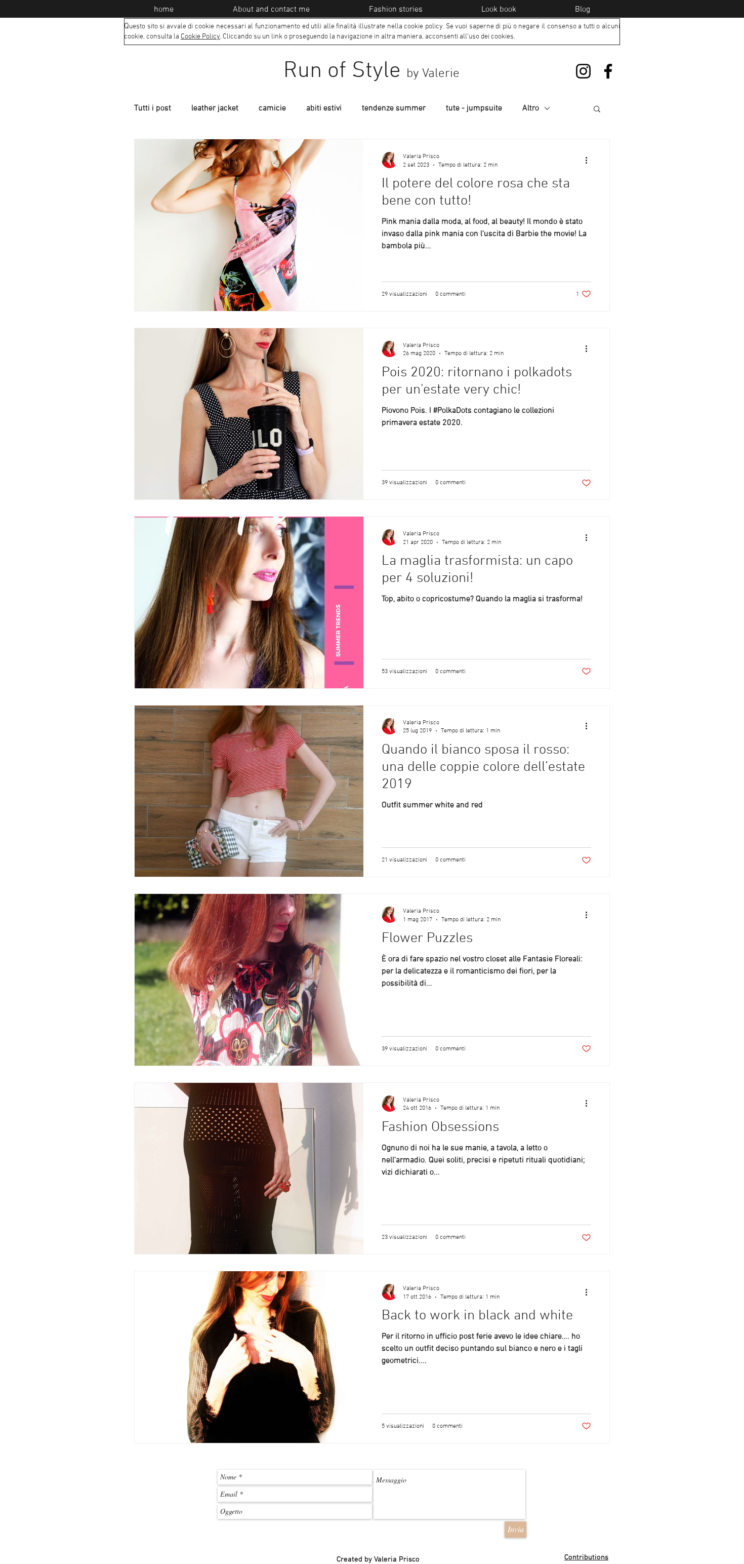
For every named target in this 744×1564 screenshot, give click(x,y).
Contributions (586, 1557)
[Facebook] (608, 71)
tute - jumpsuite (474, 108)
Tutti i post (152, 108)
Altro (530, 108)
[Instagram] (583, 71)
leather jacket (214, 108)
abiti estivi (324, 108)
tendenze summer (394, 108)
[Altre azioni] (590, 160)
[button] (597, 109)
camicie (272, 108)
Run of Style (371, 71)
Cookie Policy (200, 36)
